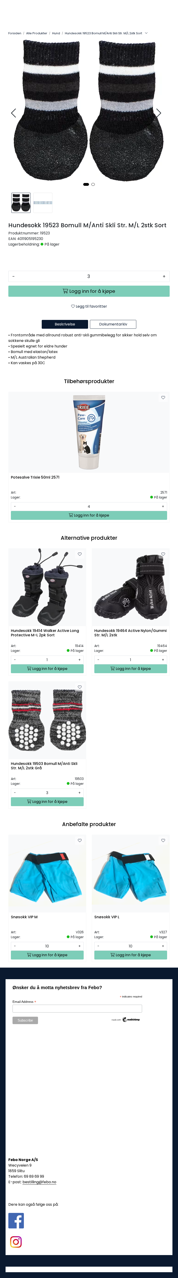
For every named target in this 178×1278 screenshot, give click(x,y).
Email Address (24, 1002)
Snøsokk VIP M (24, 917)
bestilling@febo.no (39, 1182)
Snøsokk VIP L (106, 917)
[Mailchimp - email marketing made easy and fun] (126, 1019)
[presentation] (14, 113)
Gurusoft (89, 1269)
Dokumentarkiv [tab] (113, 324)
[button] (86, 184)
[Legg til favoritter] (163, 398)
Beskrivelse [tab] (65, 324)
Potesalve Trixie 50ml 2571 (35, 477)
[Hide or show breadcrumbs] (146, 33)
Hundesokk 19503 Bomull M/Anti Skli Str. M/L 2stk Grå (44, 766)
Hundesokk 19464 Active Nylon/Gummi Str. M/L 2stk (130, 633)
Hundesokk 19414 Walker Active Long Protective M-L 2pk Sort (45, 633)
